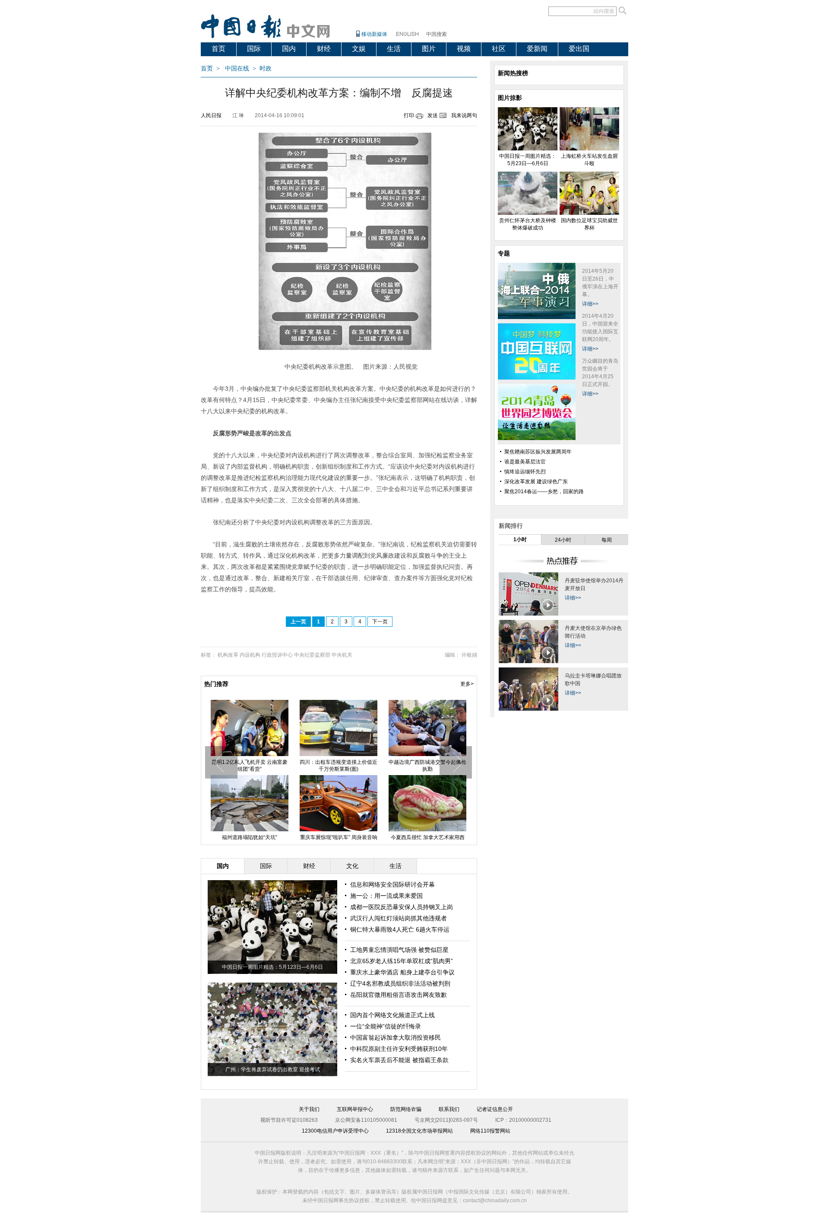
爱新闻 (537, 48)
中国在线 (237, 68)
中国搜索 (436, 34)
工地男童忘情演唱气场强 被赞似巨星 (399, 949)
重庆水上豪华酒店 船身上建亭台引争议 (402, 972)
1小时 (520, 539)
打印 (409, 115)
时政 (265, 68)
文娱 (359, 48)
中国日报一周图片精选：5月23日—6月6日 (250, 765)
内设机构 (250, 655)
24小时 (563, 540)
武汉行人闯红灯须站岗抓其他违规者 (398, 918)
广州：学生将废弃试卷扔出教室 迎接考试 (272, 1069)
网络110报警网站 (490, 1131)
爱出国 (579, 48)
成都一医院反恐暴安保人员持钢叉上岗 (401, 906)
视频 (464, 48)
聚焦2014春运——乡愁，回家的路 (544, 491)
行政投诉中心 (277, 655)
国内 (289, 48)
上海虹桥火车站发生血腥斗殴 (338, 762)
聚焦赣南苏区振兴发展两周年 (538, 452)
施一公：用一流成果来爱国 (386, 895)
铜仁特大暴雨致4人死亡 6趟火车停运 (399, 929)
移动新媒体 (374, 34)
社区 (499, 48)
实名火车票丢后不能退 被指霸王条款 (399, 1060)
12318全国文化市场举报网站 (419, 1131)
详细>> (590, 304)
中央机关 (342, 655)
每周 (606, 540)
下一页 (380, 622)
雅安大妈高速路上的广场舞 (338, 837)
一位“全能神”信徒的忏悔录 (385, 1026)
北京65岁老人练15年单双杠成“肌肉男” (401, 961)
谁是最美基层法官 (525, 462)
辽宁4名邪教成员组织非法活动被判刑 (400, 983)
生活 (394, 48)
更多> (467, 684)
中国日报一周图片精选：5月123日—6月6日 (272, 967)
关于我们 (309, 1109)
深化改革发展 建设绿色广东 (536, 482)
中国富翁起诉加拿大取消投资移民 (395, 1037)
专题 (504, 253)
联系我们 (449, 1109)
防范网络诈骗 (405, 1109)
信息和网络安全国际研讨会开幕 (392, 884)
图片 (429, 48)
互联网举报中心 (355, 1109)
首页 (218, 48)
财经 (324, 48)
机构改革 (228, 655)
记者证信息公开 (495, 1109)
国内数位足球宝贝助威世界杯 (249, 837)
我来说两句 (464, 115)
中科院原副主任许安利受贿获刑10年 (399, 1048)
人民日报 (211, 115)
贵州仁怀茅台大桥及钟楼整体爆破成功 (427, 765)
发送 (432, 115)
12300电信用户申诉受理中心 (335, 1131)
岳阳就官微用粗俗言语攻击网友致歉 (398, 994)
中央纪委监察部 (312, 655)
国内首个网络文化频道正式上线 (392, 1015)
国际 (254, 48)
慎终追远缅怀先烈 (525, 472)
